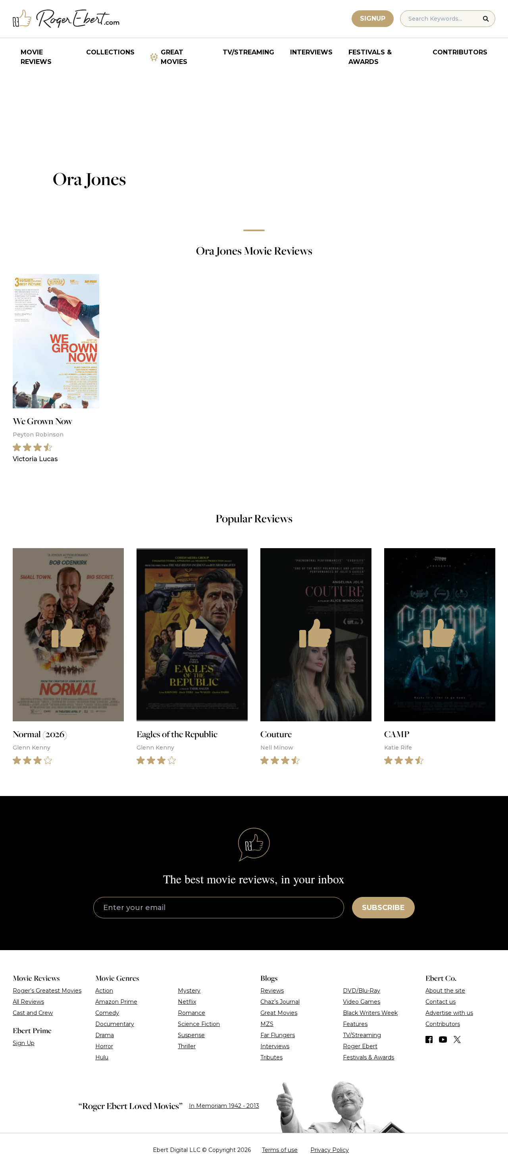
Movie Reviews (36, 57)
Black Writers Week (370, 1012)
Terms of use (280, 1149)
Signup (372, 18)
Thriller (187, 1046)
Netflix (187, 1001)
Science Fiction (199, 1024)
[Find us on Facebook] (429, 1039)
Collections (110, 52)
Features (355, 1024)
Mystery (189, 990)
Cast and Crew (33, 1012)
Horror (104, 1046)
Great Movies (174, 57)
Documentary (114, 1024)
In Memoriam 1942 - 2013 (224, 1105)
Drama (104, 1035)
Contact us (440, 1001)
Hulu (101, 1057)
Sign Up (24, 1043)
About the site (445, 990)
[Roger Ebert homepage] (66, 19)
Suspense (191, 1035)
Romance (191, 1012)
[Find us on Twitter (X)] (457, 1039)
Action (104, 990)
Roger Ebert (360, 1046)
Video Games (361, 1001)
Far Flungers (277, 1035)
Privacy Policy (329, 1149)
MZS (266, 1024)
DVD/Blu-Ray (361, 990)
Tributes (271, 1057)
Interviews (311, 52)
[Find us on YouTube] (443, 1039)
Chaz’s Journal (280, 1001)
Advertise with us (449, 1012)
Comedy (107, 1012)
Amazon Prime (116, 1001)
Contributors (460, 52)
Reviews (272, 990)
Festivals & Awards (370, 57)
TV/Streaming (248, 52)
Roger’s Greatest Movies (47, 990)
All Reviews (28, 1001)
